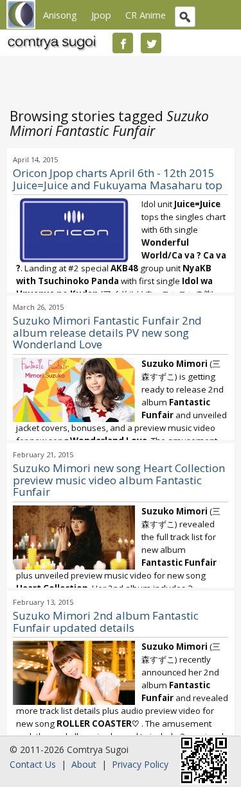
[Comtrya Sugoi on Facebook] (122, 43)
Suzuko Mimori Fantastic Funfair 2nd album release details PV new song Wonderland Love (107, 332)
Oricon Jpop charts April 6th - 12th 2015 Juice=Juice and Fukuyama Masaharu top (117, 178)
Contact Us (33, 764)
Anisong (60, 14)
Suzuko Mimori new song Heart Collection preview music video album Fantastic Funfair (119, 480)
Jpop (101, 14)
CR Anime (145, 14)
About (83, 764)
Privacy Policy (140, 764)
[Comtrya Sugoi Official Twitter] (151, 43)
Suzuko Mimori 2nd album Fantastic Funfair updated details (106, 621)
